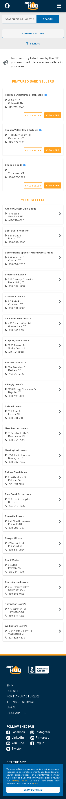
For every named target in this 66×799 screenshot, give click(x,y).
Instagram (43, 732)
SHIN (10, 685)
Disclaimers (16, 713)
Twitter (17, 748)
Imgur (40, 743)
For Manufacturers (23, 696)
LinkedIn (18, 737)
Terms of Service (20, 702)
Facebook (18, 732)
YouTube (18, 743)
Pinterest (42, 737)
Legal (11, 707)
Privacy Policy (19, 780)
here (35, 783)
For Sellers (16, 691)
